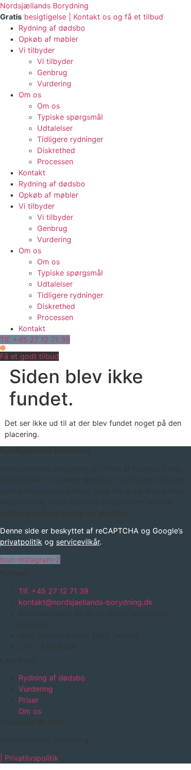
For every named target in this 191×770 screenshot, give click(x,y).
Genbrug (52, 72)
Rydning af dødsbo (52, 27)
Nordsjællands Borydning (44, 5)
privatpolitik (21, 541)
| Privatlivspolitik (29, 758)
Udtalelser (55, 128)
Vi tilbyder (37, 50)
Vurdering (54, 83)
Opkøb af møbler (48, 39)
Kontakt (32, 172)
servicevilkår (78, 541)
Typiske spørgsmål (70, 117)
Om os (30, 94)
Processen (55, 161)
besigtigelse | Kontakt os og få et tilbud (81, 16)
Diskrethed (56, 150)
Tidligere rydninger (70, 139)
